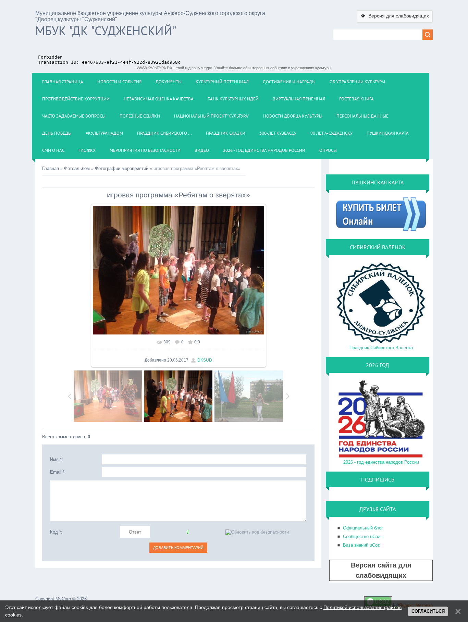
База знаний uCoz (361, 545)
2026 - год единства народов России (381, 462)
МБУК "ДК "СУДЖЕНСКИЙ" (105, 31)
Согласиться (428, 611)
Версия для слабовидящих (394, 16)
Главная (50, 168)
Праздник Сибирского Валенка (381, 347)
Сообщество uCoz (361, 536)
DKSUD (204, 360)
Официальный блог (363, 527)
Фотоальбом (77, 168)
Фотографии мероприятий (121, 168)
